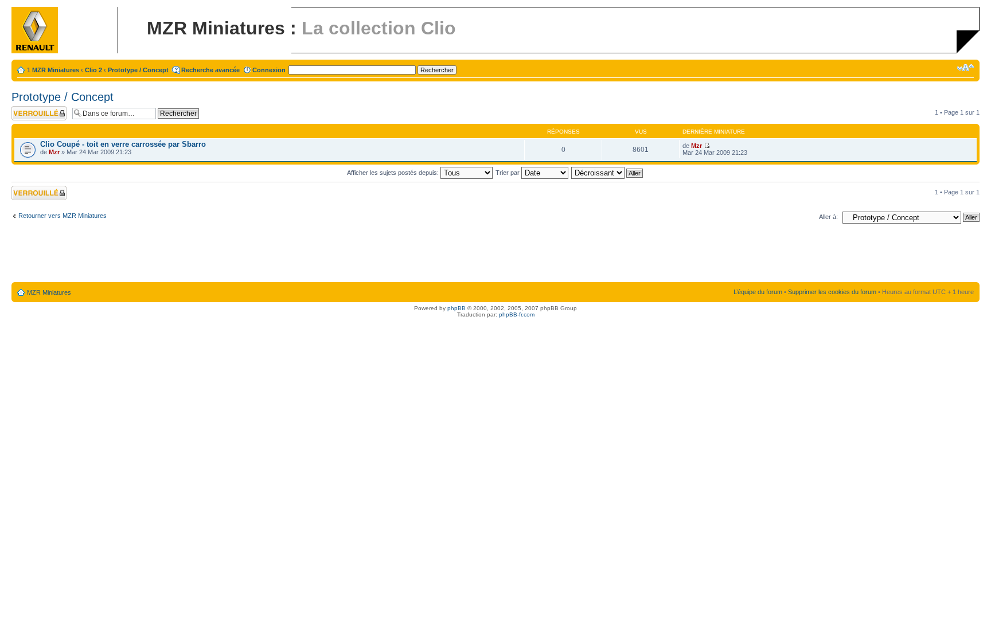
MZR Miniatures (55, 70)
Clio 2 (93, 70)
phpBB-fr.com (516, 314)
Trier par (508, 172)
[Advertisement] (495, 255)
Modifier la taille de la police (965, 67)
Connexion (269, 70)
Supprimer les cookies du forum (832, 291)
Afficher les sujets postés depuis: (393, 172)
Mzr (54, 151)
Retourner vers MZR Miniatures (62, 215)
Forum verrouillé (34, 109)
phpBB (456, 308)
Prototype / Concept (138, 70)
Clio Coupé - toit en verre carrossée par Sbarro (123, 144)
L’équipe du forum (758, 291)
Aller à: (828, 216)
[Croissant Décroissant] (607, 172)
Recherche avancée (210, 70)
